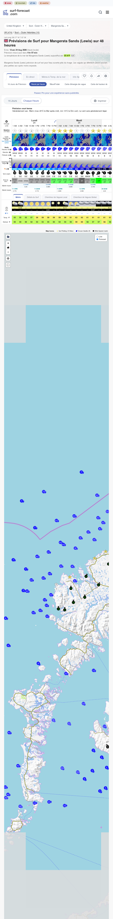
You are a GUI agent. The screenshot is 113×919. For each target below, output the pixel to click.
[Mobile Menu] (107, 12)
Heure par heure (38, 84)
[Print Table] (105, 76)
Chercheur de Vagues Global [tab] (85, 197)
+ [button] (8, 243)
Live (100, 236)
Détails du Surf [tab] (33, 197)
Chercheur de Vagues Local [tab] (56, 197)
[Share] (98, 76)
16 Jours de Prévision (17, 84)
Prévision (14, 76)
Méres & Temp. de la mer (53, 76)
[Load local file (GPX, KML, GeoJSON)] (8, 236)
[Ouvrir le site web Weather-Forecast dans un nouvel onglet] (44, 3)
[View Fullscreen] (8, 265)
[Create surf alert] (91, 76)
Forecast (102, 239)
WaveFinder (55, 84)
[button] (56, 589)
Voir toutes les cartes (6, 142)
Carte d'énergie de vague (75, 84)
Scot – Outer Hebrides (27, 32)
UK (8, 32)
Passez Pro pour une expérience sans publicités (56, 92)
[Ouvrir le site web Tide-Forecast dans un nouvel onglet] (32, 3)
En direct (30, 76)
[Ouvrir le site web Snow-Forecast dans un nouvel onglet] (8, 3)
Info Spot (77, 76)
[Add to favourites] (84, 76)
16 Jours (12, 100)
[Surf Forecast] (16, 12)
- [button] (8, 251)
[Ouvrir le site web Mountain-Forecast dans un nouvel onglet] (20, 3)
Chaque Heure (31, 100)
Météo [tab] (18, 197)
